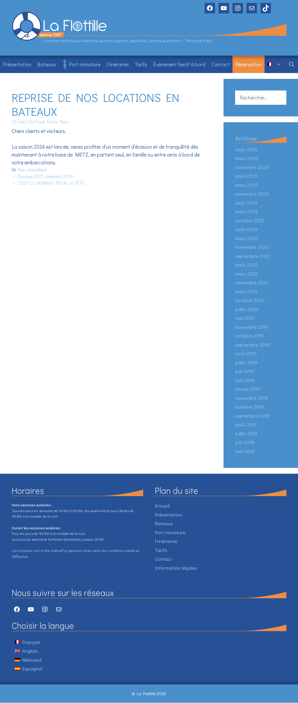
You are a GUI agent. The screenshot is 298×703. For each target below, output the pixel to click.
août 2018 (246, 424)
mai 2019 (244, 380)
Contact (220, 64)
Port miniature (84, 64)
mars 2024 (246, 211)
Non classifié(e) (32, 170)
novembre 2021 (251, 282)
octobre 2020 (250, 300)
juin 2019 (244, 371)
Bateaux (46, 64)
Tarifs (141, 64)
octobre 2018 (249, 406)
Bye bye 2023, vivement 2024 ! (46, 176)
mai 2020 (245, 318)
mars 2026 (246, 158)
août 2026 (246, 149)
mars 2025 (246, 185)
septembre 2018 (252, 415)
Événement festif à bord (179, 64)
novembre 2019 (251, 327)
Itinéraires (117, 64)
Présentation (17, 64)
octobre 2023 (249, 220)
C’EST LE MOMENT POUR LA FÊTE (51, 183)
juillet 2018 (246, 433)
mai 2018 (244, 451)
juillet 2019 (246, 362)
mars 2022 (246, 273)
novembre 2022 (252, 247)
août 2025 (246, 176)
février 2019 (247, 389)
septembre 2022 (252, 256)
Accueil (162, 505)
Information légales (176, 567)
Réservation (248, 64)
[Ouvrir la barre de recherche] (291, 64)
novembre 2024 (252, 193)
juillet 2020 (246, 309)
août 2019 (246, 353)
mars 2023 (246, 238)
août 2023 (246, 229)
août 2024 (246, 202)
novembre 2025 (252, 167)
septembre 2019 (252, 344)
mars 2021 (246, 291)
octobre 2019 (249, 335)
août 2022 (246, 264)
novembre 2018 (251, 398)
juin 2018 (244, 442)
